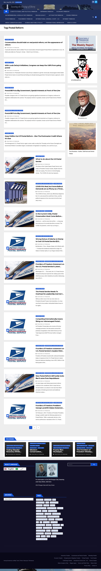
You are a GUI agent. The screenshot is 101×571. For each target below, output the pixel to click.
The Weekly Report (81, 447)
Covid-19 (52, 505)
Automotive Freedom (56, 15)
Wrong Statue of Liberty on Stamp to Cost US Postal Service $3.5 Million (49, 241)
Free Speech (48, 513)
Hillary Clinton (59, 519)
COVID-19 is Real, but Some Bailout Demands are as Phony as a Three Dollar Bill (49, 188)
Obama (48, 530)
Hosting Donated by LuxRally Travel (11, 560)
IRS (41, 522)
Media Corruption (47, 527)
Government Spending (42, 519)
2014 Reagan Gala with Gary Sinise (45, 485)
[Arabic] (20, 468)
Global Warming (56, 513)
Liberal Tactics (56, 525)
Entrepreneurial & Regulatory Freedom (18, 15)
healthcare (51, 519)
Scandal (43, 536)
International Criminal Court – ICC (48, 19)
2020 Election (40, 499)
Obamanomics (40, 533)
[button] (93, 17)
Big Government (40, 502)
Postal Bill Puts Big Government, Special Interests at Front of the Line (32, 91)
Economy (39, 511)
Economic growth (52, 508)
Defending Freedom (46, 11)
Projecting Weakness (57, 533)
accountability (48, 499)
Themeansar (31, 560)
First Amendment (52, 511)
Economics (60, 508)
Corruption (46, 505)
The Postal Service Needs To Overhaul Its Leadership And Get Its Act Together (50, 294)
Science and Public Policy (34, 22)
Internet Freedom (69, 19)
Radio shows (91, 445)
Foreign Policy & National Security (37, 443)
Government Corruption (53, 516)
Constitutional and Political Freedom (23, 11)
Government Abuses (41, 516)
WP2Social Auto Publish (45, 569)
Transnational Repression (55, 22)
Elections (45, 511)
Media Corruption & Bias (13, 22)
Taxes (48, 536)
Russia (38, 536)
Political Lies (48, 533)
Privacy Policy (87, 565)
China (47, 502)
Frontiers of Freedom (12, 47)
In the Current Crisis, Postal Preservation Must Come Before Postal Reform (48, 216)
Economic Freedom (63, 11)
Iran (37, 522)
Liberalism (48, 525)
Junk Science (54, 522)
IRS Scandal (46, 522)
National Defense (57, 527)
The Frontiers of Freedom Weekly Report (84, 452)
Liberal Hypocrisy (41, 525)
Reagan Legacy (41, 15)
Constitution (39, 505)
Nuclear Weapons (41, 530)
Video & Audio (71, 22)
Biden (54, 499)
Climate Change (54, 502)
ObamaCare (55, 530)
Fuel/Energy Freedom (25, 19)
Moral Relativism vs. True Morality (14, 447)
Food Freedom (10, 19)
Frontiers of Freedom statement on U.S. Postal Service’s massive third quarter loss (50, 351)
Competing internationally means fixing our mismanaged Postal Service (49, 321)
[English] (9, 468)
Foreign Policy (40, 513)
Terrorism (53, 536)
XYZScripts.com (57, 569)
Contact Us (94, 565)
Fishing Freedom (71, 15)
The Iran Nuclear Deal (42, 539)
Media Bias (39, 527)
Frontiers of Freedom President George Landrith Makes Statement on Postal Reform (49, 408)
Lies (62, 525)
